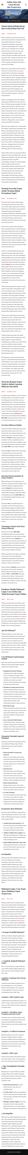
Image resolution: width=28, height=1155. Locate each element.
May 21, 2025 (10, 599)
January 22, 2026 (11, 33)
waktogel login (20, 920)
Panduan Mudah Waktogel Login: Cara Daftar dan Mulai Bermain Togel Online (13, 591)
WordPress (17, 1152)
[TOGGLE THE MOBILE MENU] (2, 5)
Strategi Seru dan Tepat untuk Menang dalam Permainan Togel (11, 190)
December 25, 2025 (12, 198)
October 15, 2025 (11, 391)
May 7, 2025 (10, 898)
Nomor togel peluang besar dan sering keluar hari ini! (13, 27)
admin (3, 33)
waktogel (7, 264)
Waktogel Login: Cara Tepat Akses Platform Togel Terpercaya (13, 891)
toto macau (20, 71)
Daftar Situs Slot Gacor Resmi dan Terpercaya (14, 4)
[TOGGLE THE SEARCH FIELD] (26, 5)
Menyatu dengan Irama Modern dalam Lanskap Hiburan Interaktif (11, 384)
